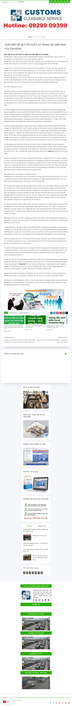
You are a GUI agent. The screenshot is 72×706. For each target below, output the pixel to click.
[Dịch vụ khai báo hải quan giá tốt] (36, 484)
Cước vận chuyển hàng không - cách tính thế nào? (35, 326)
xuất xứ (50, 151)
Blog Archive (42, 526)
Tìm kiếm (21, 2)
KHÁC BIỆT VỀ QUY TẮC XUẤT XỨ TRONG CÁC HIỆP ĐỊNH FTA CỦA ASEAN (26, 54)
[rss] (62, 2)
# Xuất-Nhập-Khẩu (23, 313)
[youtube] (65, 2)
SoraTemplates (11, 697)
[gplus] (56, 2)
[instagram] (59, 2)
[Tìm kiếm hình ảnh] (24, 1)
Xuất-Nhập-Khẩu (23, 51)
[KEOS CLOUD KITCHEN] (36, 399)
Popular (29, 526)
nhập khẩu (22, 264)
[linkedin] (43, 600)
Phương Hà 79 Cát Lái (39, 535)
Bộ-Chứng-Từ (15, 51)
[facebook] (53, 2)
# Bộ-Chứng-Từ (13, 313)
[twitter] (50, 2)
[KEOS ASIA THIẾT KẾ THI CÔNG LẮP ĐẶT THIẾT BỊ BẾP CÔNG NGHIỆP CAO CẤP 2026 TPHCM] (36, 429)
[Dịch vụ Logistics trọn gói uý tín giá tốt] (36, 456)
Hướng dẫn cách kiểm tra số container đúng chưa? (55, 326)
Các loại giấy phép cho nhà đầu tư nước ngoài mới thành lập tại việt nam (13, 327)
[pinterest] (69, 2)
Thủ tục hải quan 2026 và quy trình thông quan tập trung (40, 557)
